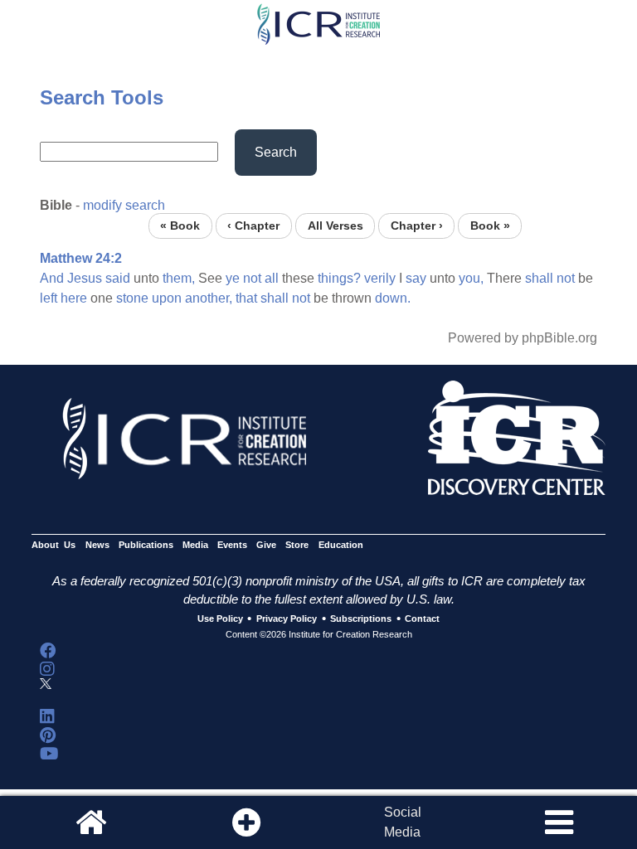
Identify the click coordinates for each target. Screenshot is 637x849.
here (74, 298)
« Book (180, 226)
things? (339, 278)
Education (340, 545)
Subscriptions (360, 619)
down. (393, 298)
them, (179, 278)
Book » (490, 226)
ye (233, 278)
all (272, 278)
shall (539, 278)
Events (232, 545)
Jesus (84, 278)
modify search (124, 205)
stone (132, 298)
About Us (53, 545)
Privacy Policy (286, 619)
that (246, 298)
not (252, 278)
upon (167, 298)
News (97, 545)
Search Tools (101, 97)
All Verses (335, 226)
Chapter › (417, 226)
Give (266, 545)
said (117, 278)
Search (276, 152)
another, (208, 298)
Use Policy (220, 619)
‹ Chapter (253, 226)
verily (380, 278)
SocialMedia (402, 822)
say (416, 278)
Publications (146, 545)
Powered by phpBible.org (522, 338)
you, (471, 278)
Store (297, 545)
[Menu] (559, 822)
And (52, 278)
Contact (422, 619)
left (48, 298)
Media (195, 545)
